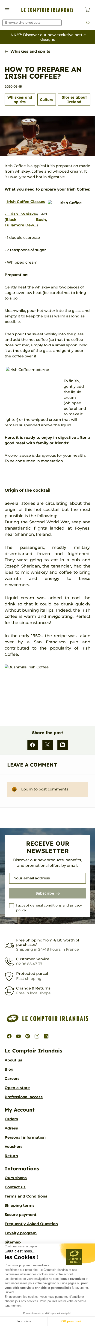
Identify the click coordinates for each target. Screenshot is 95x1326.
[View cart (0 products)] (87, 10)
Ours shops (16, 1178)
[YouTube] (18, 1036)
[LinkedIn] (62, 745)
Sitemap (13, 1242)
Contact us (15, 1187)
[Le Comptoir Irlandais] (47, 10)
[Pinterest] (27, 1036)
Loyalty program (21, 1233)
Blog (9, 1069)
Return (11, 1156)
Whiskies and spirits (30, 51)
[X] (47, 745)
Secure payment (20, 1214)
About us (13, 1060)
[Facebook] (32, 745)
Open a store (17, 1088)
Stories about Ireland (74, 99)
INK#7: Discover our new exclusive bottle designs (47, 37)
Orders (11, 1119)
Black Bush (26, 219)
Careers (12, 1078)
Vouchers (14, 1146)
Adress (11, 1128)
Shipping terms (20, 1205)
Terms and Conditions (26, 1196)
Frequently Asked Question (31, 1224)
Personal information (25, 1137)
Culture (46, 99)
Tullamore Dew (19, 225)
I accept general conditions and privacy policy (49, 907)
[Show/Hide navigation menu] (7, 10)
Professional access (24, 1097)
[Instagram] (37, 1036)
